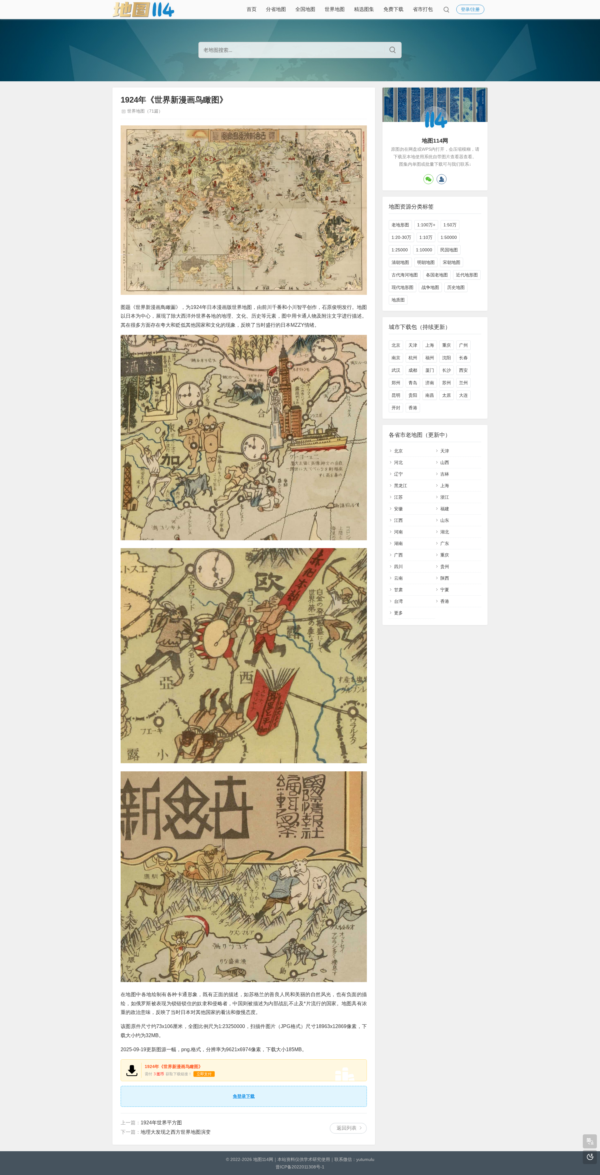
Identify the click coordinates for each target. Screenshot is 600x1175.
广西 (398, 554)
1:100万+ (426, 224)
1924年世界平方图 (161, 1122)
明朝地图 (426, 262)
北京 (396, 345)
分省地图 (276, 9)
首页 (252, 9)
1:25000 (400, 249)
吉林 (444, 474)
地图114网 (263, 1159)
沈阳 (446, 357)
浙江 (444, 497)
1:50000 (449, 237)
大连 (463, 395)
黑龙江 (400, 485)
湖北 (444, 531)
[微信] (428, 179)
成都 (412, 370)
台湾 (398, 601)
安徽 (398, 508)
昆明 (396, 395)
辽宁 (398, 474)
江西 (398, 520)
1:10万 (425, 237)
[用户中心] (442, 179)
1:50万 (450, 224)
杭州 (412, 357)
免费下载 (393, 9)
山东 (444, 520)
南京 (396, 357)
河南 (398, 531)
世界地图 (335, 9)
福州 (429, 357)
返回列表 (347, 1128)
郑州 (396, 382)
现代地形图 (402, 287)
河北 (398, 462)
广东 (444, 543)
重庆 (446, 345)
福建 (444, 508)
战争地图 (430, 287)
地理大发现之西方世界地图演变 (176, 1132)
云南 (398, 578)
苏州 (446, 382)
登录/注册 (470, 9)
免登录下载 (244, 1096)
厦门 (429, 370)
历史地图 (456, 287)
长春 (463, 357)
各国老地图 (437, 274)
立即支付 (204, 1074)
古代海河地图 (405, 274)
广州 (463, 345)
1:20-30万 (401, 237)
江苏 (398, 497)
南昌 (429, 395)
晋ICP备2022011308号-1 (300, 1166)
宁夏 (444, 589)
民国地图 (449, 249)
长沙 (446, 370)
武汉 (396, 370)
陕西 (444, 578)
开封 (396, 407)
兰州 (463, 382)
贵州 (444, 566)
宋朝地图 (451, 262)
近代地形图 (467, 274)
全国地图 (305, 9)
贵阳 (412, 395)
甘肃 (398, 589)
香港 (412, 407)
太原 (446, 395)
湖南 (398, 543)
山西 (444, 462)
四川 (398, 566)
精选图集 (364, 9)
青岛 (412, 382)
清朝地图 (400, 262)
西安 (463, 370)
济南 (429, 382)
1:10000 (424, 249)
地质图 (398, 299)
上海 (429, 345)
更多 (398, 612)
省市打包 (423, 9)
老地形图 (400, 224)
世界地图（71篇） (145, 110)
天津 (412, 345)
